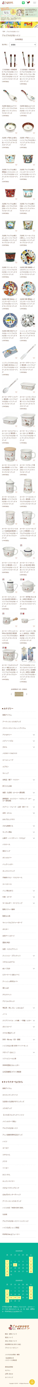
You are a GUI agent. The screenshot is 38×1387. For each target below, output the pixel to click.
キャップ (6, 773)
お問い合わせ (9, 1374)
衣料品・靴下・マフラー (11, 780)
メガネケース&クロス (10, 753)
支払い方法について (11, 1341)
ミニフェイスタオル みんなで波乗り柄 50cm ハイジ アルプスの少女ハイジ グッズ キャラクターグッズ (10, 367)
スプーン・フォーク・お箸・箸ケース (15, 807)
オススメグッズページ (10, 1095)
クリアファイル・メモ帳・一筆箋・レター (17, 1020)
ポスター (6, 929)
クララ (5, 1161)
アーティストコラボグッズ (12, 721)
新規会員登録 (9, 1367)
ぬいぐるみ (6, 968)
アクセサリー (7, 735)
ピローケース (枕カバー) (11, 975)
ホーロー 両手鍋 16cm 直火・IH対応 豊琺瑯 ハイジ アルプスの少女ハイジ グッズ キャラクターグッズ (28, 601)
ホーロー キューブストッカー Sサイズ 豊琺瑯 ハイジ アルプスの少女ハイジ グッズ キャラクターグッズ (28, 435)
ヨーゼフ (6, 1148)
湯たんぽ (6, 988)
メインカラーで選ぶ (9, 1121)
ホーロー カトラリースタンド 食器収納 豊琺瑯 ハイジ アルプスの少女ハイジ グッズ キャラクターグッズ (10, 533)
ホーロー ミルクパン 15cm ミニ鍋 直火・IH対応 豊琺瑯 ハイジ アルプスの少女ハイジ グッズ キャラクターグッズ (28, 635)
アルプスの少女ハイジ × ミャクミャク (16, 1221)
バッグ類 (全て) (8, 891)
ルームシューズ (8, 760)
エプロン (6, 766)
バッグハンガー (8, 864)
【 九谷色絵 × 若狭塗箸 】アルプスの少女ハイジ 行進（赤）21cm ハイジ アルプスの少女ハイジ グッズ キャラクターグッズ (10, 74)
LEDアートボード (9, 936)
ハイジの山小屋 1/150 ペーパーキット (15, 1046)
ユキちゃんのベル (9, 962)
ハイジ (5, 1141)
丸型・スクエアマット (10, 949)
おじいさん (6, 1174)
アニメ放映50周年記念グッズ (12, 1135)
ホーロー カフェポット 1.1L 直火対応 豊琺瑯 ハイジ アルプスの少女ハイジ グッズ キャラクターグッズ (10, 601)
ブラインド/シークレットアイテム (14, 728)
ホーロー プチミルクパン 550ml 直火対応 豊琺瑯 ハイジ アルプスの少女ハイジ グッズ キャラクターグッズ (10, 635)
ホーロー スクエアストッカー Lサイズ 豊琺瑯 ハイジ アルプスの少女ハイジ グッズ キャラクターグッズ (10, 435)
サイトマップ (9, 1377)
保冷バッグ (6, 851)
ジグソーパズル (8, 741)
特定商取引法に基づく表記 (13, 1344)
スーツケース (7, 884)
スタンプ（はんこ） (9, 1052)
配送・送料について (11, 1334)
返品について (9, 1337)
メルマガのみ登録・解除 (12, 1354)
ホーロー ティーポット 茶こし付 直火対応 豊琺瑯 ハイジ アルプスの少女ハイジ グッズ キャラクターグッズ (27, 567)
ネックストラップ (9, 871)
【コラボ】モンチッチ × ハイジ (13, 1115)
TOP (4, 31)
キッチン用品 (7, 832)
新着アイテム (7, 715)
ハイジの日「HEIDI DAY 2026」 (13, 1208)
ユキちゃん (6, 1154)
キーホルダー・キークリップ (12, 903)
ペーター (6, 1168)
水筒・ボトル (7, 813)
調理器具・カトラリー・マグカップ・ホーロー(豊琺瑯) (17, 800)
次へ (26, 694)
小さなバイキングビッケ (11, 1188)
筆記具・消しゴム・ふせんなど (13, 1008)
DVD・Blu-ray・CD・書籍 (11, 1039)
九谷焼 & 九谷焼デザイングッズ (13, 1101)
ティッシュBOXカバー (10, 981)
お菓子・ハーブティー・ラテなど (14, 838)
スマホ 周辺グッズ (9, 1033)
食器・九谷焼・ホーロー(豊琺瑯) (14, 792)
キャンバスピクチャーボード (12, 922)
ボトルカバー (7, 857)
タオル (5, 747)
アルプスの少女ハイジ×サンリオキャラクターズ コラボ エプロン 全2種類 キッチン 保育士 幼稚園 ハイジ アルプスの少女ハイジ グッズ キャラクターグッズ (28, 672)
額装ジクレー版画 (9, 909)
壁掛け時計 (6, 942)
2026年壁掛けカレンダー (11, 1065)
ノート (5, 1014)
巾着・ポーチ (7, 897)
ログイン (7, 1370)
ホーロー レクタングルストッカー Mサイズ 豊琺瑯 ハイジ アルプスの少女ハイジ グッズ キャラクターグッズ (28, 401)
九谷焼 (5, 1214)
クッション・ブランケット (12, 955)
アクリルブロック (9, 1001)
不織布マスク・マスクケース (12, 877)
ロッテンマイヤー (9, 1181)
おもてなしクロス (9, 819)
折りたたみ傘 (7, 786)
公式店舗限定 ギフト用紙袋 (12, 1072)
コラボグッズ (7, 1108)
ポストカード (7, 1026)
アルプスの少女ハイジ (13, 31)
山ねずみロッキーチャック (12, 1194)
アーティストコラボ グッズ (12, 1201)
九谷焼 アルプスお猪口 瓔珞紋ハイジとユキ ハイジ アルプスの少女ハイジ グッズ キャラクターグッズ (10, 174)
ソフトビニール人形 (9, 1058)
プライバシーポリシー (11, 1348)
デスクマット (7, 994)
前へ (11, 694)
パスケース (6, 844)
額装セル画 (6, 916)
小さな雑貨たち (8, 826)
